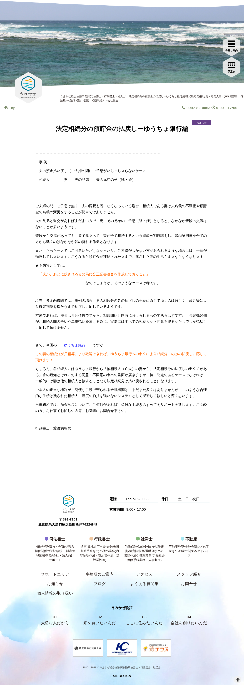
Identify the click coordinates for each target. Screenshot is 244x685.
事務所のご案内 (100, 574)
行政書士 (99, 549)
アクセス (144, 574)
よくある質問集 (144, 583)
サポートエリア (55, 574)
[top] (237, 679)
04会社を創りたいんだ (189, 620)
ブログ (100, 583)
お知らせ (55, 583)
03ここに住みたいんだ (144, 620)
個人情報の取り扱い (55, 593)
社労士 (144, 549)
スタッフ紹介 (189, 574)
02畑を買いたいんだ (99, 620)
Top (12, 108)
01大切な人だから (55, 620)
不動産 (189, 547)
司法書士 (55, 549)
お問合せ (189, 583)
